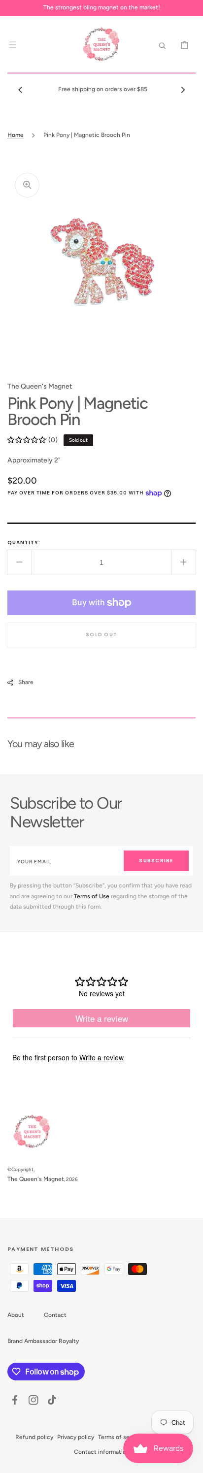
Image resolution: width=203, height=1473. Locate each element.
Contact (55, 1314)
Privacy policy (75, 1437)
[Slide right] (183, 89)
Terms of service (120, 1437)
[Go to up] (190, 1460)
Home (15, 134)
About (15, 1314)
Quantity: (23, 542)
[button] (12, 45)
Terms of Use (91, 896)
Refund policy (34, 1437)
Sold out (101, 634)
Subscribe (156, 860)
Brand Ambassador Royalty (43, 1341)
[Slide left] (20, 89)
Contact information (102, 1451)
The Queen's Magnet (35, 1179)
